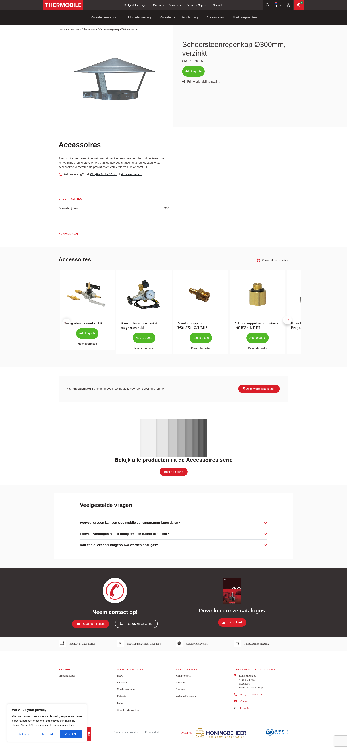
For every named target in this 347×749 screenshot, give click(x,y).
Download (235, 622)
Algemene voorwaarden (126, 732)
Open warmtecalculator (260, 388)
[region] (47, 723)
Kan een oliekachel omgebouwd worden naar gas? (119, 545)
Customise (24, 734)
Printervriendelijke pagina (203, 81)
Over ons (158, 5)
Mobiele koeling (139, 17)
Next (282, 316)
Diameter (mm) (68, 208)
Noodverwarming (126, 689)
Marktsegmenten (245, 17)
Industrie (121, 703)
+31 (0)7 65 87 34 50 (103, 174)
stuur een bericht (131, 174)
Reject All (47, 734)
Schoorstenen (88, 29)
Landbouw (122, 682)
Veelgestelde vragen (135, 5)
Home (62, 29)
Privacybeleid (152, 732)
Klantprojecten (183, 675)
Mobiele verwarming (104, 17)
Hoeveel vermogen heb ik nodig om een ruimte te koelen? (124, 534)
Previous (61, 316)
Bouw (120, 675)
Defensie (121, 696)
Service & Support (197, 5)
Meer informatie (87, 343)
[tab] (173, 522)
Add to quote (193, 71)
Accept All (70, 734)
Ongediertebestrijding (128, 710)
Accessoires (215, 17)
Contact (217, 5)
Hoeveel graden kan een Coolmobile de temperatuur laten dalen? (130, 522)
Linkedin (244, 708)
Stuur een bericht (94, 623)
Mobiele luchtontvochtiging (178, 17)
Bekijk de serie (173, 471)
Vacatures (175, 5)
